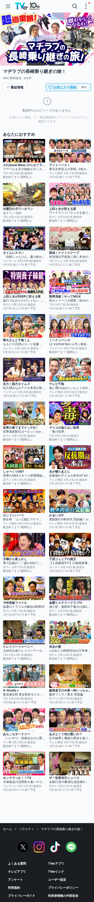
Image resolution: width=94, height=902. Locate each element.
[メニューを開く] (8, 6)
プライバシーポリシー (63, 887)
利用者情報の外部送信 (63, 895)
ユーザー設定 (57, 879)
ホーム (7, 829)
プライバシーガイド (21, 895)
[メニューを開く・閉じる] (86, 6)
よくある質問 (17, 863)
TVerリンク (56, 871)
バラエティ (26, 829)
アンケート (15, 879)
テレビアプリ (17, 871)
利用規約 (14, 887)
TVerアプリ (56, 863)
